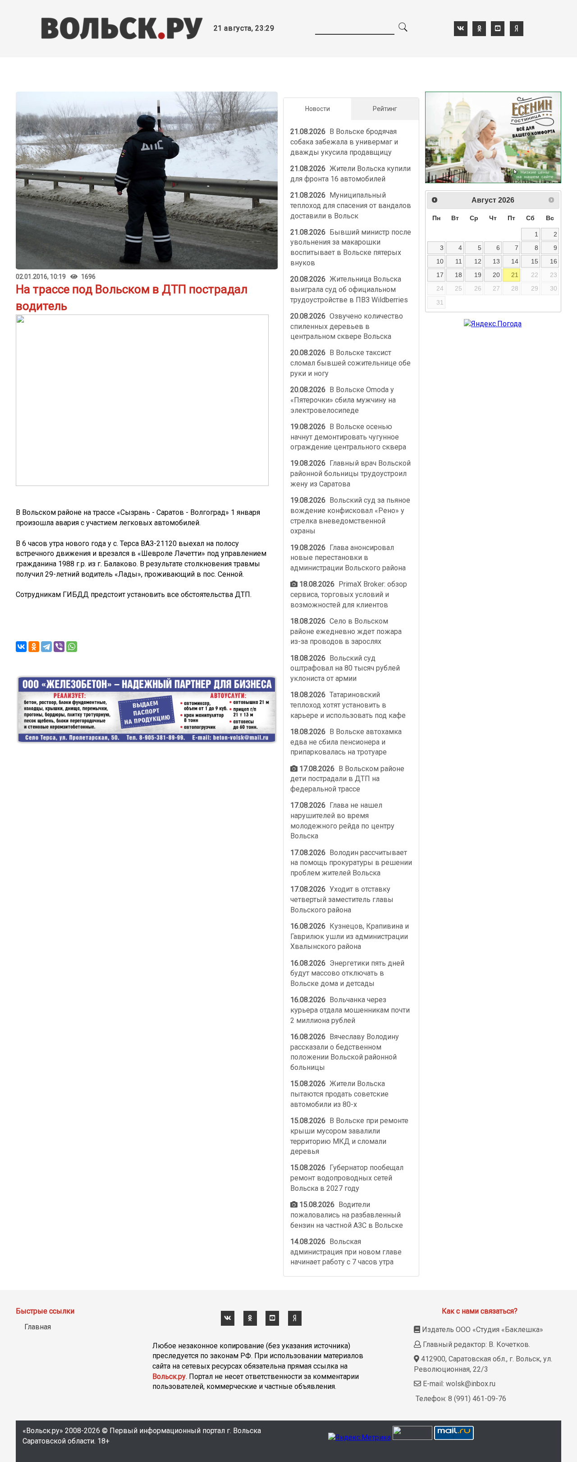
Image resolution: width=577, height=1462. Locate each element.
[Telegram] (46, 646)
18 (458, 274)
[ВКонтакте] (21, 646)
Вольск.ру (169, 1376)
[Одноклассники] (33, 646)
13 (496, 261)
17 (440, 274)
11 (458, 261)
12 (477, 261)
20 (496, 274)
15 (534, 261)
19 (477, 274)
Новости (317, 108)
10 (440, 261)
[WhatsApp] (71, 646)
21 (514, 274)
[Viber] (59, 646)
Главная (37, 1327)
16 (553, 261)
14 (514, 261)
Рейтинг (385, 108)
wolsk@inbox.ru (470, 1383)
